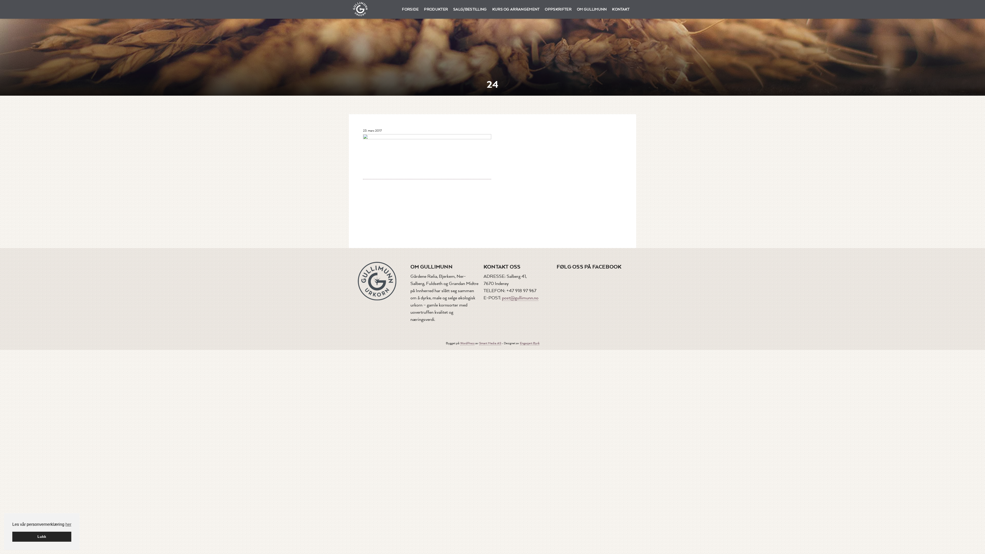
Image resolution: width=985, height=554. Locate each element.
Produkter (436, 9)
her (68, 524)
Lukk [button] (41, 537)
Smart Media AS (490, 343)
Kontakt (620, 9)
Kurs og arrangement (516, 9)
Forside (410, 9)
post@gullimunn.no (520, 298)
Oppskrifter (558, 9)
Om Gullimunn (592, 9)
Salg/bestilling (470, 9)
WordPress (467, 343)
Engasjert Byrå (529, 343)
